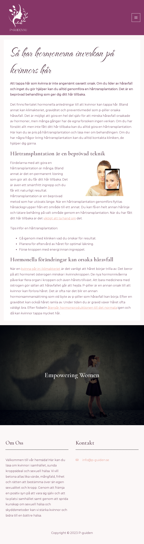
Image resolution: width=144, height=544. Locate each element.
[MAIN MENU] (136, 17)
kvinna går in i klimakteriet (40, 269)
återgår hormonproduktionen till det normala (82, 307)
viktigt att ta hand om (60, 218)
